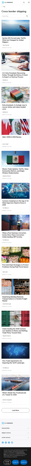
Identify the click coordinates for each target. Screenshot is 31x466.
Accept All (15, 462)
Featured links (6, 428)
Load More (15, 410)
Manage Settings (7, 462)
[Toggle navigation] (29, 2)
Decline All (23, 462)
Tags (4, 6)
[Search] (27, 16)
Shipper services (6, 433)
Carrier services (6, 437)
